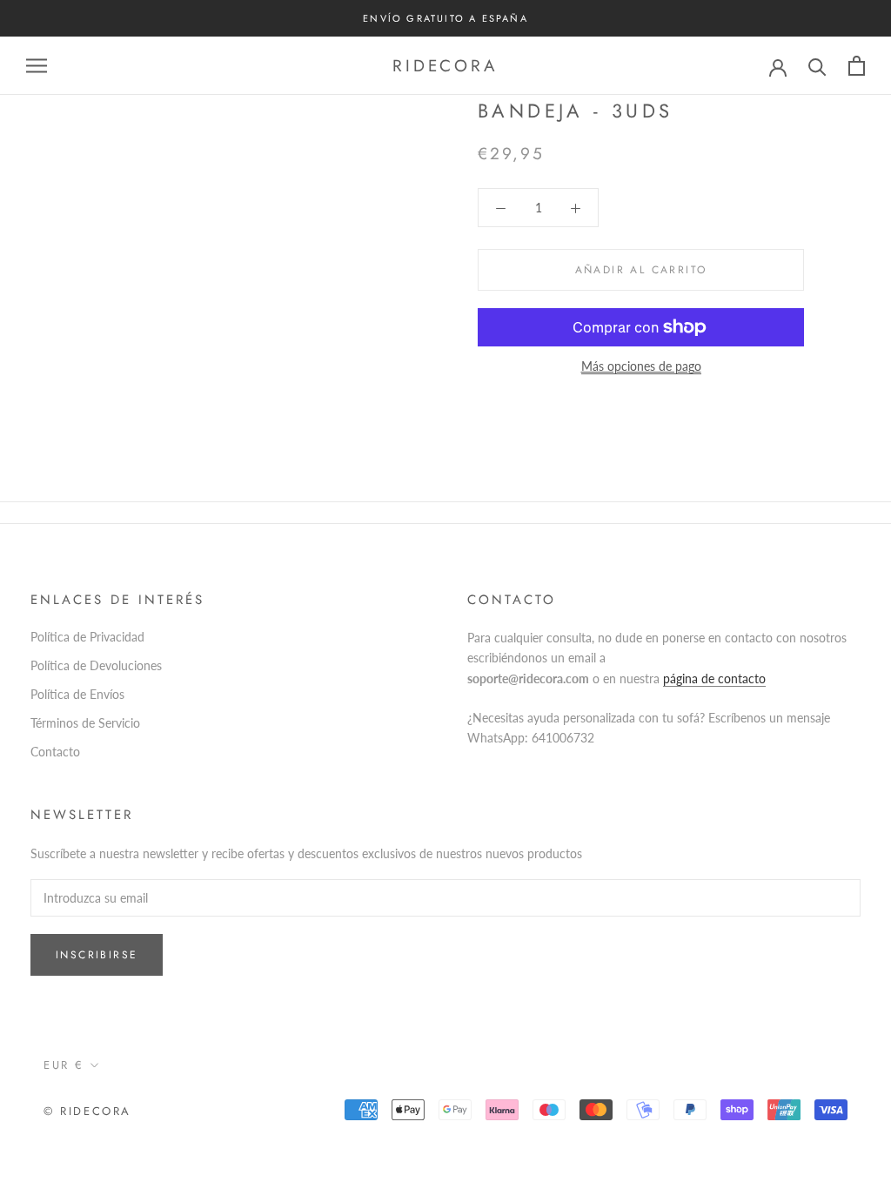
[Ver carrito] (856, 66)
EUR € (64, 1065)
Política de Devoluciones (96, 665)
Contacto (55, 751)
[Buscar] (817, 66)
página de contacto (714, 678)
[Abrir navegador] (36, 65)
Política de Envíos (77, 694)
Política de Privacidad (87, 636)
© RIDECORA (87, 1111)
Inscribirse (96, 955)
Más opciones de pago (641, 366)
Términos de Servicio (85, 722)
